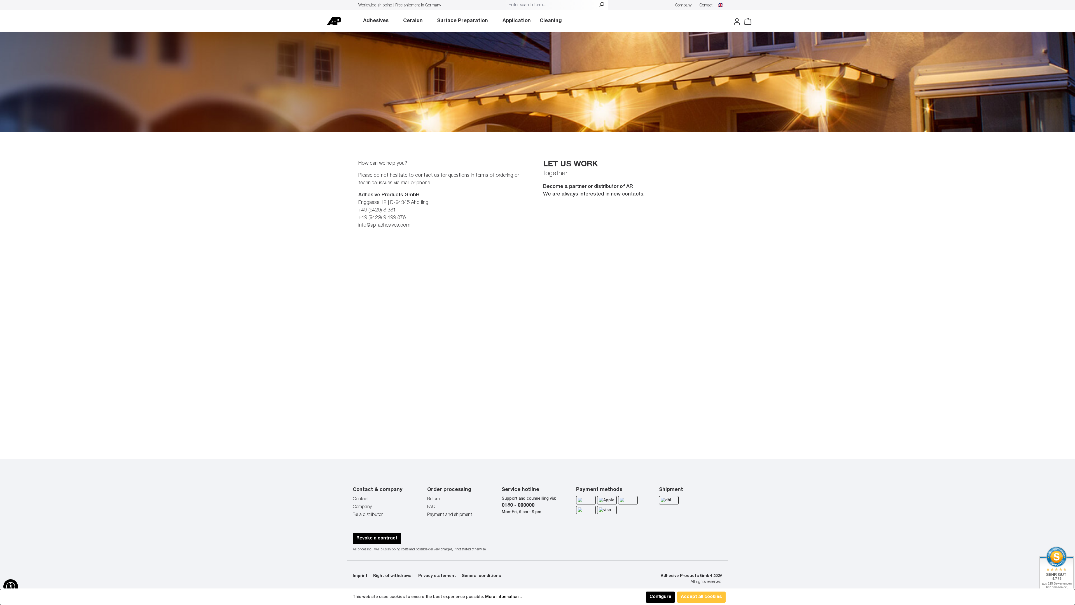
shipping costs (397, 549)
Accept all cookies (701, 597)
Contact (706, 6)
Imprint (360, 576)
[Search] (601, 5)
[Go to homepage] (334, 21)
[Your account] (735, 21)
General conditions (481, 576)
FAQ (431, 507)
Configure (660, 597)
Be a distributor (368, 515)
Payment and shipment (449, 515)
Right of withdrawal (393, 576)
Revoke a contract (377, 538)
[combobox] (551, 5)
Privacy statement (437, 576)
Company (683, 6)
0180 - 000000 (518, 505)
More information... (503, 597)
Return (433, 499)
